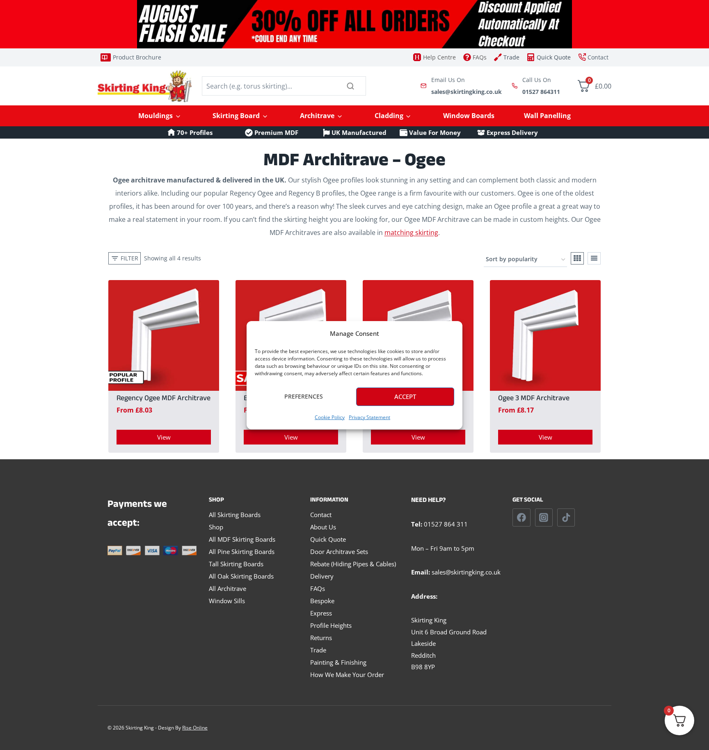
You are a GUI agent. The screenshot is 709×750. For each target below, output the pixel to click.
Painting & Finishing (338, 662)
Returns (321, 638)
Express (321, 613)
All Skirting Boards (235, 515)
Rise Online (195, 727)
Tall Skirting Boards (236, 564)
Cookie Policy (330, 417)
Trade (318, 650)
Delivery (322, 576)
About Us (323, 527)
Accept (405, 396)
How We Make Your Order (347, 674)
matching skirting (411, 232)
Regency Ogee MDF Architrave (163, 399)
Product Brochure (137, 57)
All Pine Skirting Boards (241, 551)
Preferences (303, 396)
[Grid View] (577, 258)
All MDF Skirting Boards (242, 539)
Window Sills (227, 601)
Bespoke (322, 601)
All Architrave (227, 588)
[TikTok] (566, 517)
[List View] (594, 258)
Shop (216, 527)
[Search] (350, 86)
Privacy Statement (369, 417)
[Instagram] (544, 517)
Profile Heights (331, 625)
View (164, 437)
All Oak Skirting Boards (241, 576)
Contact (321, 515)
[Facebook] (521, 517)
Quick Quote (328, 539)
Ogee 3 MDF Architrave (533, 399)
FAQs (317, 588)
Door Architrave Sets (339, 551)
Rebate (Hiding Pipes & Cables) (353, 564)
